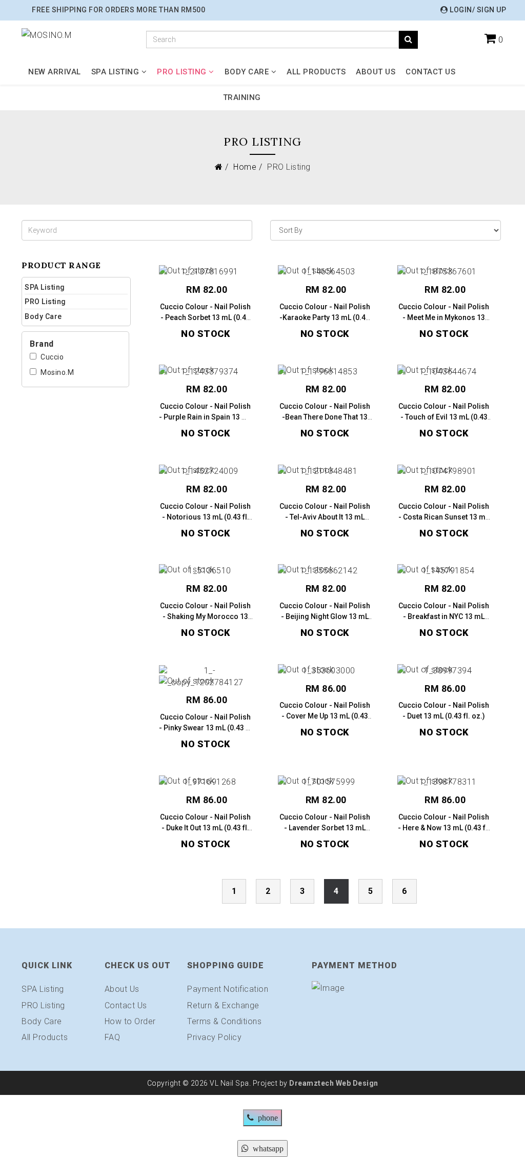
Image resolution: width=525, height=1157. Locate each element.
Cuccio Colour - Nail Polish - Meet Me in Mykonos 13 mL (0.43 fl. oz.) (443, 317)
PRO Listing (182, 71)
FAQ (112, 1037)
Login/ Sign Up (477, 10)
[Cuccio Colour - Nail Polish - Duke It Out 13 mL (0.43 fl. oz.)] (206, 782)
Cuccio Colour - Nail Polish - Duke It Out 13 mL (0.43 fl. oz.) (205, 828)
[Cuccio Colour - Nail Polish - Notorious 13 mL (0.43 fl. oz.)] (206, 471)
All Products (316, 71)
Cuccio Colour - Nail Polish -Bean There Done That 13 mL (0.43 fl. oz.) (324, 417)
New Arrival (54, 71)
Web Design (356, 1083)
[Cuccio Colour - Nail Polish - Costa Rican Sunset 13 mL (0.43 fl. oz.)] (444, 471)
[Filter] (408, 40)
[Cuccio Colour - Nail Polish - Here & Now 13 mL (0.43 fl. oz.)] (444, 782)
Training (242, 97)
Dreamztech (311, 1083)
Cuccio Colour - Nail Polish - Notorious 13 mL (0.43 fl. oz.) (205, 517)
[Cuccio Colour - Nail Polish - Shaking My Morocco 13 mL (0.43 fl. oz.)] (206, 571)
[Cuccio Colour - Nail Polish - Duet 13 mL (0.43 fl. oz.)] (444, 671)
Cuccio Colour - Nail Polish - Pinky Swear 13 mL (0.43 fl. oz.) (205, 728)
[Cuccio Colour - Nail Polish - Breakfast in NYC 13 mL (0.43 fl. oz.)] (444, 571)
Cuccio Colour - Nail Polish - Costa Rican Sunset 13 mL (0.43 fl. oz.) (443, 517)
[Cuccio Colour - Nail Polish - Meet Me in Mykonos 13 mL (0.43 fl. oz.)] (444, 272)
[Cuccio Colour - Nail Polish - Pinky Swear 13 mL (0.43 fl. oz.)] (206, 677)
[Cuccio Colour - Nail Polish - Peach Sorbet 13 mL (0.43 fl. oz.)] (206, 272)
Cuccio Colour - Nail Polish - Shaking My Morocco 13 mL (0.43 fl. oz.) (205, 616)
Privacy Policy (214, 1037)
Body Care (247, 71)
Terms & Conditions (224, 1021)
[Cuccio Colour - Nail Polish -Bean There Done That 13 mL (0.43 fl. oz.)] (325, 372)
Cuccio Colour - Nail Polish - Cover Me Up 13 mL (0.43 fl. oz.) (324, 716)
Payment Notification (227, 989)
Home (244, 167)
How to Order (130, 1021)
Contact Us (430, 71)
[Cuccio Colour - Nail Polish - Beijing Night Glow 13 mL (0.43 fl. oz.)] (325, 571)
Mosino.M (57, 372)
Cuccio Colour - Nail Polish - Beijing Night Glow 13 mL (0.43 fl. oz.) (324, 616)
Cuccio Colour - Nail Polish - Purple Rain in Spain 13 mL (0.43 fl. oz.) (205, 417)
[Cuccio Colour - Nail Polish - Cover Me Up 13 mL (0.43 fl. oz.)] (325, 671)
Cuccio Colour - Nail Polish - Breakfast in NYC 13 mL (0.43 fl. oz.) (443, 616)
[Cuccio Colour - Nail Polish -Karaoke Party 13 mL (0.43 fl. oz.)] (325, 272)
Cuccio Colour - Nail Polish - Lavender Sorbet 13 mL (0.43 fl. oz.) (324, 828)
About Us (375, 71)
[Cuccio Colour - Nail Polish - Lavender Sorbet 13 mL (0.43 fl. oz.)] (325, 782)
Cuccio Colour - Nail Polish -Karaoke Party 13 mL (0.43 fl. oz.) (324, 317)
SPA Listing (115, 71)
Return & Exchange (223, 1005)
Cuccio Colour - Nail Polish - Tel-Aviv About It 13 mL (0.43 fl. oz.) (324, 517)
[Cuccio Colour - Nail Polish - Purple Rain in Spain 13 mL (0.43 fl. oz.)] (206, 372)
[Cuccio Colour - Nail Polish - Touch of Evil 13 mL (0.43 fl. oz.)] (444, 372)
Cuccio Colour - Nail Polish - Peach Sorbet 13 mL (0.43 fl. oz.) (205, 317)
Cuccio (52, 357)
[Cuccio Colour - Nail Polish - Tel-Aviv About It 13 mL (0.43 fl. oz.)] (325, 471)
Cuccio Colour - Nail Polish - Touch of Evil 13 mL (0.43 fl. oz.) (443, 417)
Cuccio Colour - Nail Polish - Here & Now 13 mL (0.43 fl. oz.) (444, 828)
